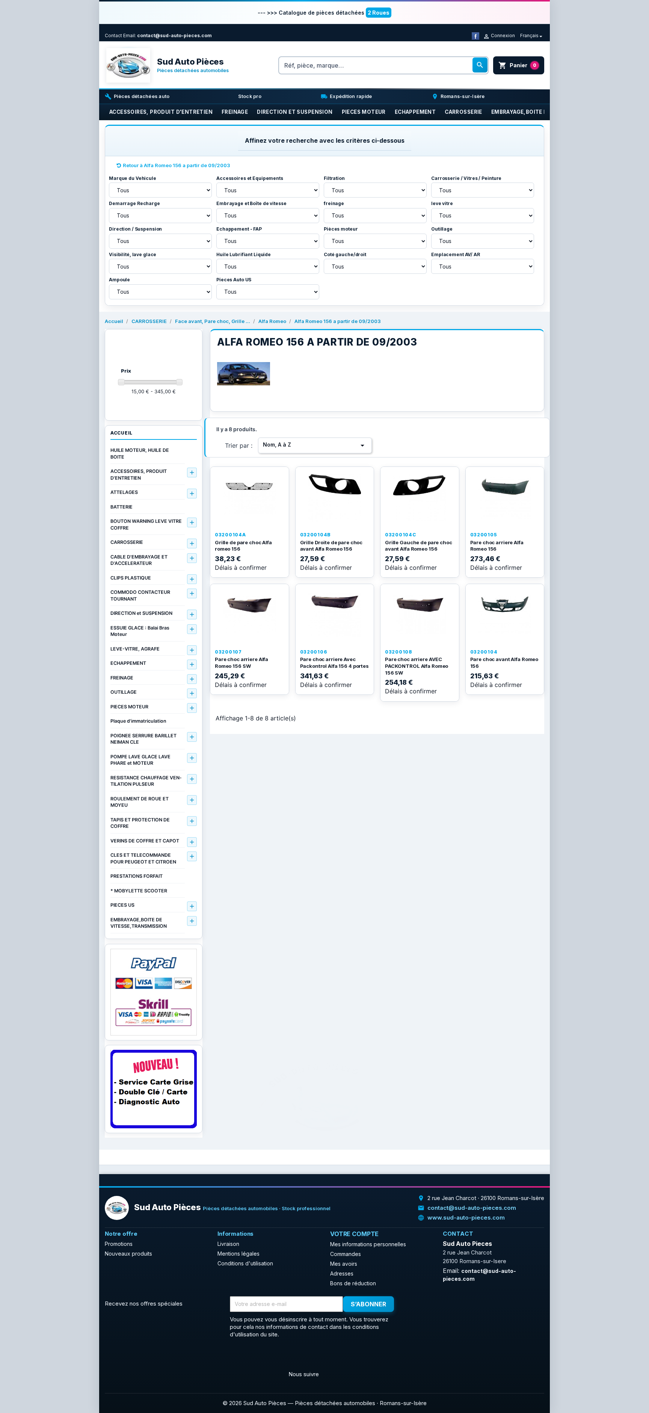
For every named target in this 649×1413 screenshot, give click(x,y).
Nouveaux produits (128, 1253)
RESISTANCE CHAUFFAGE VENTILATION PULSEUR (145, 781)
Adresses (341, 1273)
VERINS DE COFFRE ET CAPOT (144, 841)
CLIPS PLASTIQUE (130, 578)
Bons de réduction (353, 1283)
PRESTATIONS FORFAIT (136, 876)
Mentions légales (238, 1253)
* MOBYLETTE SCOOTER (138, 891)
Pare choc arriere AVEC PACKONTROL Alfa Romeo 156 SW (416, 665)
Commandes (345, 1254)
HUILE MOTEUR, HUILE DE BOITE (139, 453)
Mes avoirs (343, 1264)
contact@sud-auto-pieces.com (174, 35)
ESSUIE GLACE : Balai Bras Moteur (139, 631)
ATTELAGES (124, 492)
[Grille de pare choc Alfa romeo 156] (249, 497)
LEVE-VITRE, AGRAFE (135, 649)
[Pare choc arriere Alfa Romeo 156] (505, 497)
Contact (113, 35)
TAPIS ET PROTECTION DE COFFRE (140, 823)
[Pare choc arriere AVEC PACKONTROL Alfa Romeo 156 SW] (419, 615)
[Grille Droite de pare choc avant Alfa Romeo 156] (335, 497)
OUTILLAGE (123, 692)
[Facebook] (475, 35)
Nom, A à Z (315, 445)
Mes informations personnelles (368, 1244)
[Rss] (129, 1356)
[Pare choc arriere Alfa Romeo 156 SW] (249, 615)
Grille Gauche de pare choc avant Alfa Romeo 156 (418, 545)
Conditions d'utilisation (245, 1263)
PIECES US (122, 905)
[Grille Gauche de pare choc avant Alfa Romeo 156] (419, 497)
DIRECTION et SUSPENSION (141, 613)
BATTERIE (121, 507)
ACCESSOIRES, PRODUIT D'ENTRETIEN (138, 474)
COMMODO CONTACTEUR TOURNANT (140, 595)
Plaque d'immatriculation (138, 721)
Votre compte (354, 1234)
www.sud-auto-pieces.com (466, 1217)
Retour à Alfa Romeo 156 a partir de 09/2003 (176, 165)
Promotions (119, 1244)
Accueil (121, 433)
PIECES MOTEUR (129, 707)
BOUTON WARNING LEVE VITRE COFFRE (146, 524)
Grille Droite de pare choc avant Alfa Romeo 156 (331, 545)
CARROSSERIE (126, 542)
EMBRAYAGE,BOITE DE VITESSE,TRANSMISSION (138, 923)
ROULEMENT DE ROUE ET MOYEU (139, 802)
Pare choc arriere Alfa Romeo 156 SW (241, 662)
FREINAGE (121, 678)
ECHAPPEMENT (128, 663)
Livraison (228, 1244)
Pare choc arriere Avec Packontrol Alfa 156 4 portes (334, 662)
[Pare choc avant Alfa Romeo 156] (505, 615)
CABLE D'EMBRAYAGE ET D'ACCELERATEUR (139, 560)
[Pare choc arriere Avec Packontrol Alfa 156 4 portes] (335, 615)
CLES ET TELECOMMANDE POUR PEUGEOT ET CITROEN (143, 858)
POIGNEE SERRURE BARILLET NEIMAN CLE (143, 739)
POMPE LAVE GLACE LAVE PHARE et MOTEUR (140, 760)
